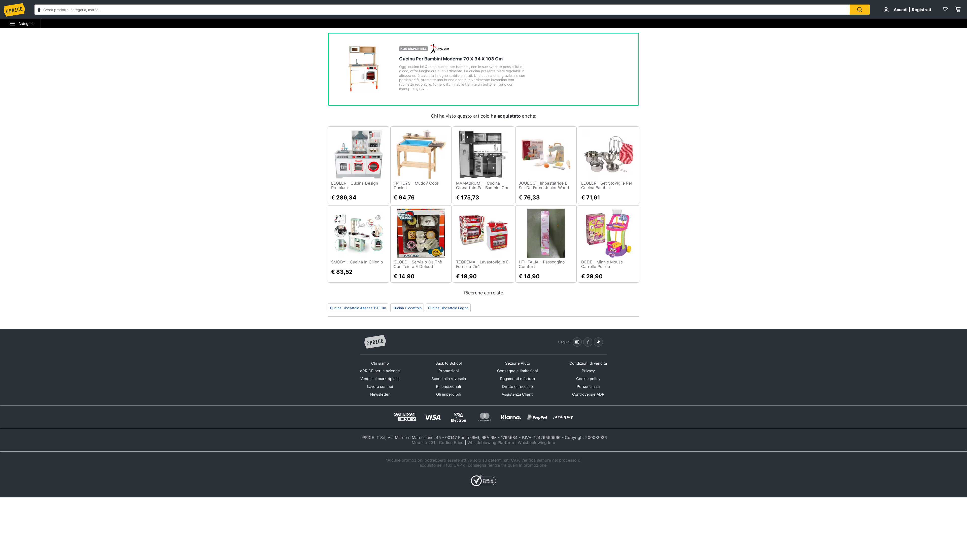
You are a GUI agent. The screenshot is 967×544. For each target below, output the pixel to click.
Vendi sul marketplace (380, 378)
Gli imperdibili (448, 394)
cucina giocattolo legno (448, 308)
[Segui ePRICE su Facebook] (587, 342)
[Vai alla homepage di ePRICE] (375, 342)
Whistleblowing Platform (490, 442)
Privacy (588, 370)
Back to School (448, 363)
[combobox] (442, 10)
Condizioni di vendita (588, 363)
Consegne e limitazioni (517, 370)
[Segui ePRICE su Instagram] (577, 342)
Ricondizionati (448, 386)
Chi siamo (380, 363)
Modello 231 (423, 442)
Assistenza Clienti (518, 394)
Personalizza (588, 386)
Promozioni (448, 370)
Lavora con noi (380, 386)
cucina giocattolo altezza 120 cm (358, 308)
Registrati (921, 9)
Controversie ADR (588, 394)
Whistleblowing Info (536, 442)
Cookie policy (588, 378)
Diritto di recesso (517, 386)
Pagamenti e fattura (517, 378)
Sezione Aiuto (517, 363)
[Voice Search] (39, 10)
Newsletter (380, 394)
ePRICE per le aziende (380, 370)
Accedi (900, 9)
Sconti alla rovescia (448, 378)
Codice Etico (451, 442)
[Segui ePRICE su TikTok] (598, 342)
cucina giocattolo (407, 308)
